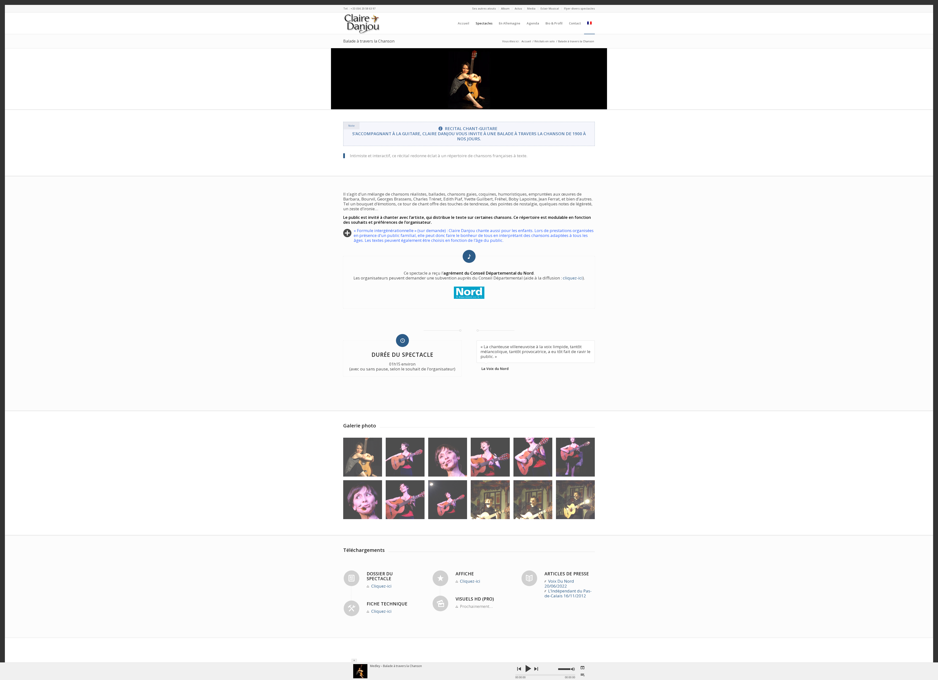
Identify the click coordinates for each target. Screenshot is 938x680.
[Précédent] (579, 345)
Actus (518, 8)
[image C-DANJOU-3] (364, 459)
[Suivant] (590, 345)
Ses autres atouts (484, 8)
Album (505, 8)
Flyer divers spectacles (579, 8)
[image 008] (534, 459)
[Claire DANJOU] (366, 23)
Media (531, 8)
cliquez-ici (573, 278)
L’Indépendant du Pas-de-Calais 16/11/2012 (568, 593)
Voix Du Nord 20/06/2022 (559, 583)
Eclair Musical (550, 8)
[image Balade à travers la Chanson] (407, 459)
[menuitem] (484, 8)
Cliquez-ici (381, 586)
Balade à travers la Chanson (368, 41)
